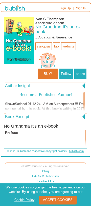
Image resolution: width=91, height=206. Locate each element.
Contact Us (45, 181)
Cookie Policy (24, 200)
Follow (66, 74)
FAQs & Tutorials (45, 176)
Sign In (81, 8)
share (80, 74)
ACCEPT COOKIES (58, 200)
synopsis (44, 46)
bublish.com (76, 150)
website (68, 46)
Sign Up (65, 8)
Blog (45, 171)
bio (56, 46)
